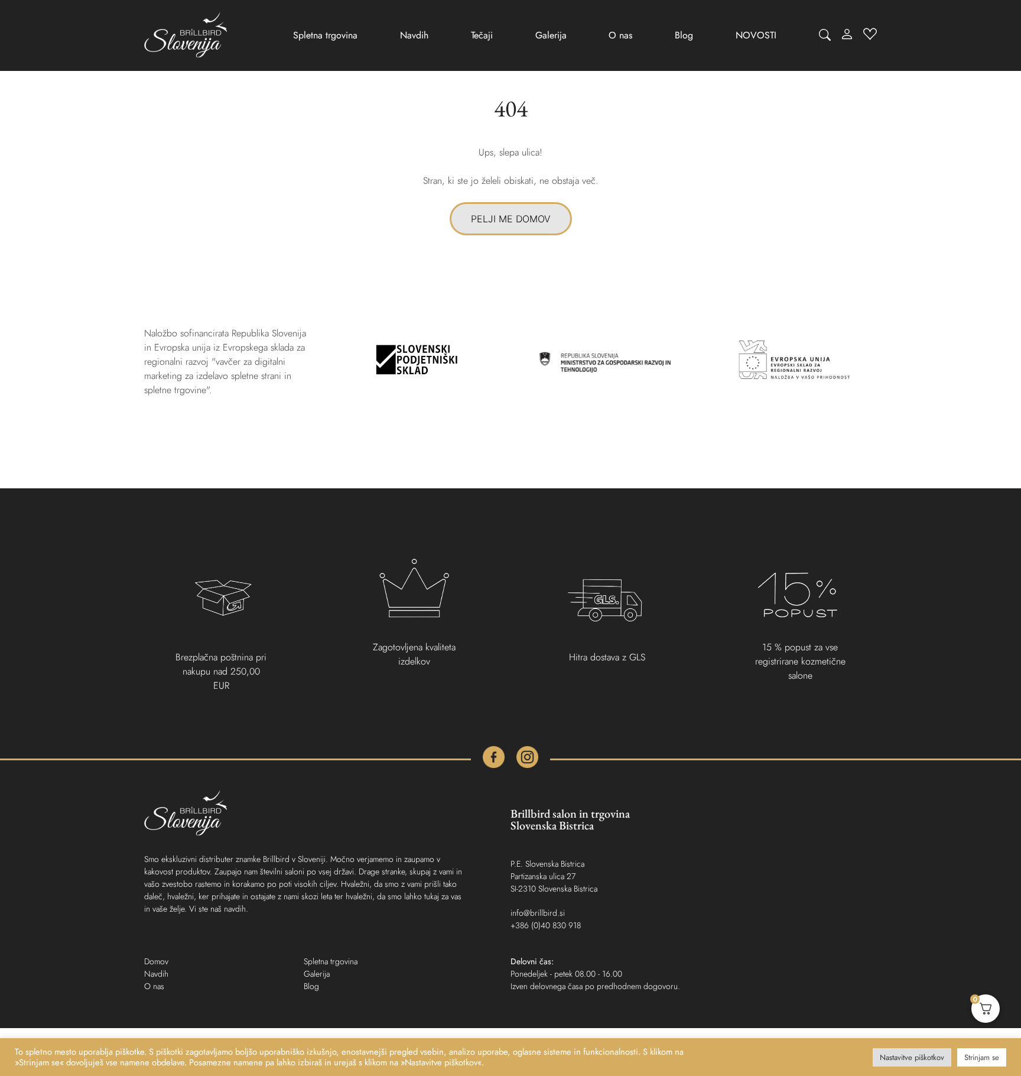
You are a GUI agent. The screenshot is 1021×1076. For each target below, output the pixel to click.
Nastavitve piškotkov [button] (912, 1057)
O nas (620, 35)
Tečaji (482, 35)
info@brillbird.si (537, 913)
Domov (156, 961)
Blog (684, 35)
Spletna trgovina (325, 35)
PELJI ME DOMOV (511, 219)
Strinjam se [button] (981, 1057)
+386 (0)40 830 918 (545, 925)
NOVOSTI (756, 35)
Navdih (414, 35)
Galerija (551, 35)
